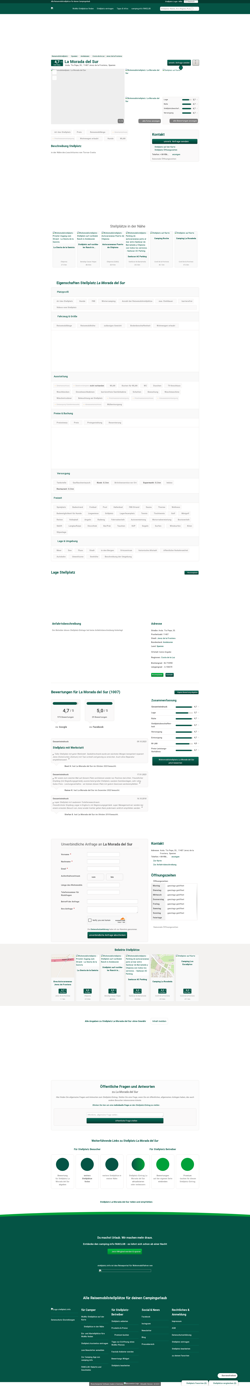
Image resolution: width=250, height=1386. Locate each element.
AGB (174, 1328)
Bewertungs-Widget (120, 1359)
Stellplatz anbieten (119, 1321)
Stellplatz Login (171, 1)
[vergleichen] (54, 78)
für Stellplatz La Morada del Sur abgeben (62, 1180)
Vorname (65, 854)
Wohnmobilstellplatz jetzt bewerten (176, 761)
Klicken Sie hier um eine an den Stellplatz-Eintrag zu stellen (126, 1105)
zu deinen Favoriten (180, 1356)
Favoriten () (196, 1383)
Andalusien (168, 642)
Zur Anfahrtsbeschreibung (164, 865)
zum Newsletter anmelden (92, 1350)
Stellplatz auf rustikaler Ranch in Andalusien (88, 246)
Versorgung (63, 473)
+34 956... (164, 154)
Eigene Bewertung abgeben (187, 692)
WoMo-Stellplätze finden (83, 9)
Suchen (197, 9)
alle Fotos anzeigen (151, 121)
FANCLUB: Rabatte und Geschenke (91, 1368)
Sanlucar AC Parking (137, 256)
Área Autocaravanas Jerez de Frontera (62, 983)
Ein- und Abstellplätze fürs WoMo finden (93, 1335)
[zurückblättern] (57, 96)
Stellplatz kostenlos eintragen (94, 1343)
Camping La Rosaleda (186, 238)
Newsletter (146, 1330)
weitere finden (87, 1179)
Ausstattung (61, 376)
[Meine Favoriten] (156, 8)
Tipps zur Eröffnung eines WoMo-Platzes (122, 1343)
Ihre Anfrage (67, 909)
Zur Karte (157, 861)
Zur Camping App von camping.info (90, 1358)
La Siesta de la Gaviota (63, 247)
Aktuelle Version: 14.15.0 (149, 1384)
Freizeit (58, 498)
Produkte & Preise (119, 1328)
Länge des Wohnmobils (71, 885)
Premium (194, 229)
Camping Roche (161, 238)
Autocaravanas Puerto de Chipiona (112, 246)
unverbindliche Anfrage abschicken (107, 935)
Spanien (160, 646)
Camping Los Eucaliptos (187, 963)
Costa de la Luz (168, 657)
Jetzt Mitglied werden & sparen (126, 1251)
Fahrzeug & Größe (67, 316)
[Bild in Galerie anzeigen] (143, 82)
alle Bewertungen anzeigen (185, 121)
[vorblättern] (118, 96)
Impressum (177, 1321)
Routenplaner (192, 573)
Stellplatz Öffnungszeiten (165, 150)
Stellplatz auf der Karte (164, 147)
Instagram (146, 1324)
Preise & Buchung (63, 413)
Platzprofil (62, 292)
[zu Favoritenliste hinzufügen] (54, 72)
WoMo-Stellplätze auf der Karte (92, 1318)
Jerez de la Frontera (166, 638)
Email (63, 869)
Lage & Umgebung (67, 541)
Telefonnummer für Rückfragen (70, 893)
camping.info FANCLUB (141, 9)
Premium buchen (121, 1335)
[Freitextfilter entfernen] (192, 8)
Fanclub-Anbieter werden (122, 1352)
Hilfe (180, 1)
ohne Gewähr (139, 1021)
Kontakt (169, 675)
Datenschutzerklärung (100, 929)
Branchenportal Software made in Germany (106, 1384)
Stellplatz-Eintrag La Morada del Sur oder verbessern (138, 1180)
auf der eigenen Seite (162, 1179)
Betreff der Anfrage (70, 902)
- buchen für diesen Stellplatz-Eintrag (187, 1179)
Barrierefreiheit (228, 1375)
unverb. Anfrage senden (179, 63)
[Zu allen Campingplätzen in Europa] (125, 1283)
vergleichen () (224, 1383)
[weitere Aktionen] (195, 63)
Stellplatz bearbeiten (120, 1366)
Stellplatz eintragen (105, 9)
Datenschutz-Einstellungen (63, 1320)
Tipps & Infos (122, 9)
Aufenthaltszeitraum (70, 876)
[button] (88, 96)
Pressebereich (148, 1344)
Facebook (146, 1317)
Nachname (66, 862)
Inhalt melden (159, 1021)
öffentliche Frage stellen (126, 1121)
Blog (144, 1337)
